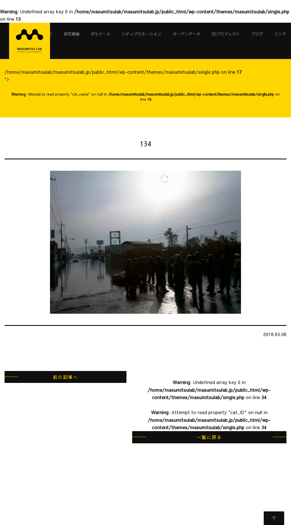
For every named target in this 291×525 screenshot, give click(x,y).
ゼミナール (101, 34)
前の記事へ (65, 377)
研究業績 (72, 34)
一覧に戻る (209, 437)
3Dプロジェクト (225, 34)
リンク (280, 34)
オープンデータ (186, 34)
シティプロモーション (141, 34)
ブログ (257, 34)
